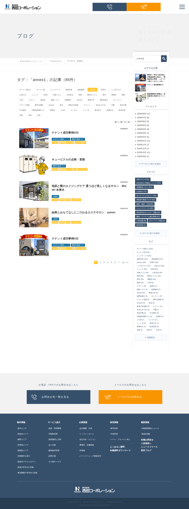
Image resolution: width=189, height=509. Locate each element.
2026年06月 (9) (143, 121)
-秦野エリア (22, 439)
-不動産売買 (53, 434)
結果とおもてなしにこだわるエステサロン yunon (83, 212)
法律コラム (57, 95)
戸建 (112, 105)
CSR (21, 100)
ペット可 (86, 110)
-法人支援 (52, 445)
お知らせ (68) (159, 266)
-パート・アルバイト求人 (120, 439)
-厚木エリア (22, 428)
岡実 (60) (140, 276)
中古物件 (23, 110)
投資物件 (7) (155, 289)
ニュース (35, 95)
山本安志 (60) (157, 273)
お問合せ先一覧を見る (55, 397)
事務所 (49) (151, 279)
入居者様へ (146, 443)
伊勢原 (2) (159, 316)
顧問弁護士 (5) (142, 296)
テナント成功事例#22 (65, 238)
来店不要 (123, 105)
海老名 (43, 100)
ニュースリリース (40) (144, 208)
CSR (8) (150, 283)
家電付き (110, 110)
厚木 (104, 95)
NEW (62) (154, 269)
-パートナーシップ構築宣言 (90, 456)
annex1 (92, 90)
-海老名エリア (22, 434)
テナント (87, 105)
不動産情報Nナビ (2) (144, 316)
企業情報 (83, 422)
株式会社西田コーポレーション (31, 61)
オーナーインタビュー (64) (146, 196)
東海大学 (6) (153, 293)
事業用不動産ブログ (78, 139)
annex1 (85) (141, 262)
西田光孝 (69, 90)
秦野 (123, 95)
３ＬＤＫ (74, 110)
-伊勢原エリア (22, 445)
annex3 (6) (141, 293)
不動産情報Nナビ (38, 110)
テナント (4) (157, 306)
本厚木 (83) (154, 262)
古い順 (127, 122)
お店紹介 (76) (141, 191)
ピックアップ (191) (144, 256)
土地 (38, 115)
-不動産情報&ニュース (150, 428)
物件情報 (21, 422)
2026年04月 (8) (143, 129)
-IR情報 (82, 450)
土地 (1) (159, 330)
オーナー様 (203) (143, 252)
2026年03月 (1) (143, 133)
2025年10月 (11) (143, 152)
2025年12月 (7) (143, 145)
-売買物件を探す (23, 456)
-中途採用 (114, 434)
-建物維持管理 (53, 450)
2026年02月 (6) (143, 137)
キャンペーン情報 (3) (157, 221)
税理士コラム (92, 95)
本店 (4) (152, 303)
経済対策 (122, 110)
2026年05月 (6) (143, 125)
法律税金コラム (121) (144, 187)
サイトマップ (72, 502)
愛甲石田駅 (39, 105)
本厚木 (103, 90)
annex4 (51, 105)
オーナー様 (41, 90)
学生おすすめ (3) (143, 310)
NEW (45, 95)
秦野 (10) (140, 283)
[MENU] (182, 7)
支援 (21, 115)
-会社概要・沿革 (85, 428)
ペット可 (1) (141, 323)
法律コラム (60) (143, 273)
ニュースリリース (149, 447)
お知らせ (23, 95)
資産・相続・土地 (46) (144, 204)
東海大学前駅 (73, 105)
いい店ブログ (116, 90)
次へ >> (125, 262)
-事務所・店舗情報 (86, 445)
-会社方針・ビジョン (87, 439)
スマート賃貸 (24, 105)
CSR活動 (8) (141, 221)
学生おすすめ (101, 105)
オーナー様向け (25, 90)
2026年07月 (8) (143, 118)
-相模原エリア (22, 450)
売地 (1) (149, 330)
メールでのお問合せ (129, 397)
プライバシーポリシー (92, 502)
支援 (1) (140, 330)
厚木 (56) (140, 279)
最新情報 (145, 422)
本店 (61, 105)
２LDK (62, 110)
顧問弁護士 (104, 100)
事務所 (113, 95)
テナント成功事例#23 (65, 132)
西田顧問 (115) (157, 259)
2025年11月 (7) (143, 149)
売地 (30, 115)
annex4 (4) (141, 303)
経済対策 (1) (154, 326)
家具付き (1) (154, 323)
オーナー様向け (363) (145, 249)
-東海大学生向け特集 (25, 467)
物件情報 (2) (141, 225)
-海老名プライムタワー (26, 462)
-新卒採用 (114, 428)
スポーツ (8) (141, 286)
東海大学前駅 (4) (143, 306)
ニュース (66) (142, 269)
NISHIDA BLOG (56, 61)
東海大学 (91, 100)
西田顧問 (81, 90)
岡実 (80, 95)
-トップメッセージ (86, 434)
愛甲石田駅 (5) (158, 300)
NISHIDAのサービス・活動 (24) (148, 212)
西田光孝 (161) (142, 259)
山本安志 (70, 95)
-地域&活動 (145, 434)
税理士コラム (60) (154, 276)
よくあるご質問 (117, 447)
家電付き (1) (141, 326)
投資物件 (68, 100)
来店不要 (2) (141, 313)
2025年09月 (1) (143, 156)
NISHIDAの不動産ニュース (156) (148, 183)
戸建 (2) (156, 310)
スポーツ (32, 100)
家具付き (98, 110)
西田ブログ (146, 450)
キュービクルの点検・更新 (68, 159)
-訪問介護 (52, 456)
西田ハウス (55, 100)
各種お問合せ (147, 439)
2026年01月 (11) (143, 141)
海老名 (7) (153, 286)
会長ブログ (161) (142, 179)
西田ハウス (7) (142, 289)
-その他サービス (54, 462)
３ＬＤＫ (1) (152, 320)
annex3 (79, 100)
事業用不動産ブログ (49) (145, 200)
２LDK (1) (140, 320)
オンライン (117, 100)
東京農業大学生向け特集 (27, 473)
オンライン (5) (156, 296)
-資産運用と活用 (54, 439)
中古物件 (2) (154, 313)
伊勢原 (52, 110)
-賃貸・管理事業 (54, 428)
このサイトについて (114, 502)
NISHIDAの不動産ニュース (61, 139)
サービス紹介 (54, 422)
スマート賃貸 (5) (143, 300)
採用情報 (114, 422)
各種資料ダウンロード (120, 450)
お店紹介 (55, 196)
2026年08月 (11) (143, 114)
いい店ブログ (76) (143, 266)
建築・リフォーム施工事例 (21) (148, 217)
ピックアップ (55, 90)
